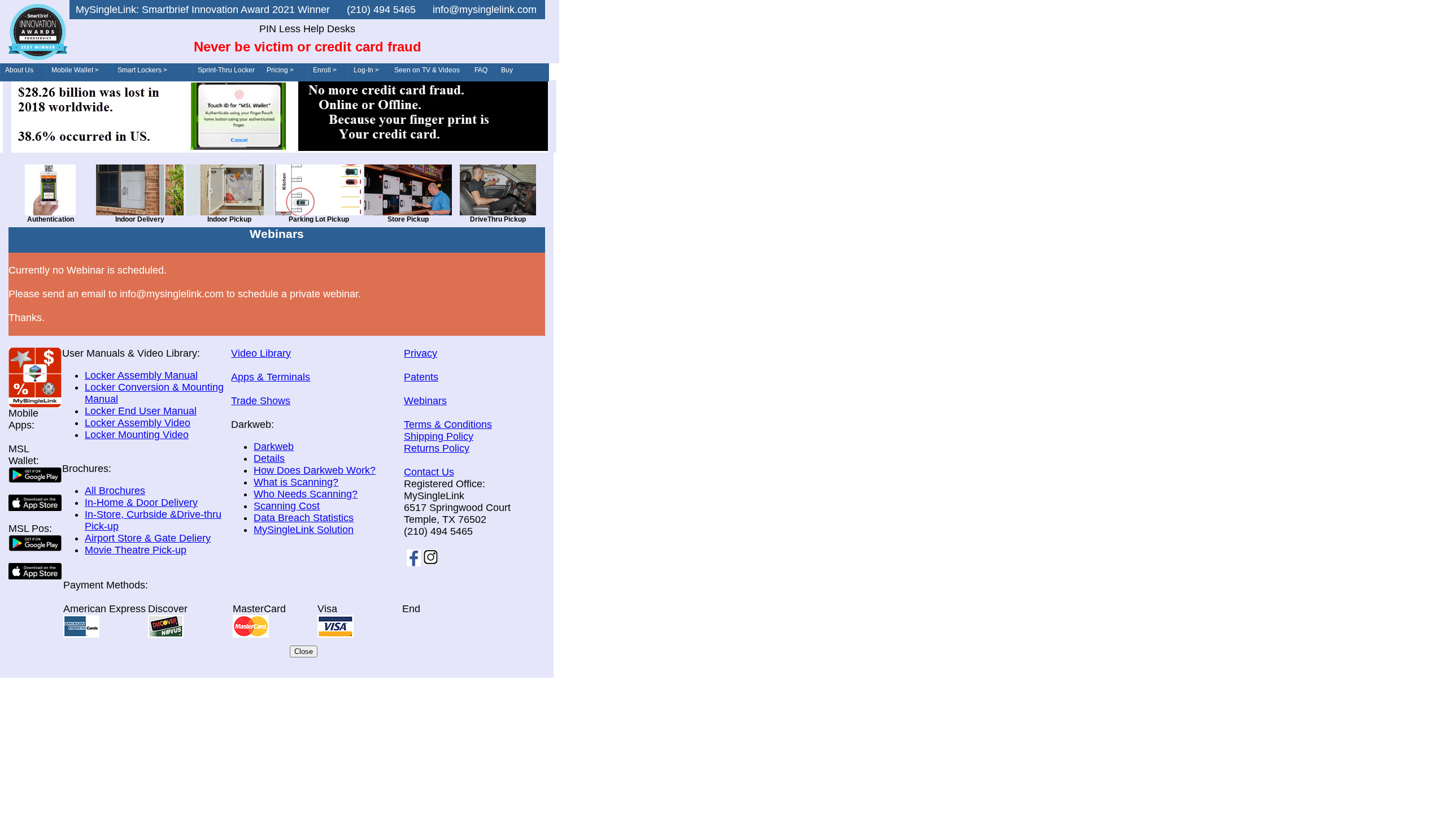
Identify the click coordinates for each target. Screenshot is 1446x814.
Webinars (425, 400)
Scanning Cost (287, 506)
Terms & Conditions (448, 424)
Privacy (420, 353)
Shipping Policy (438, 436)
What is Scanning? (296, 482)
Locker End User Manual (141, 411)
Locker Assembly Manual (141, 375)
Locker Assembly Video (137, 422)
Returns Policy (436, 448)
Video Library (261, 353)
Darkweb (274, 446)
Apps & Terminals (270, 377)
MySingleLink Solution (304, 529)
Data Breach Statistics (304, 517)
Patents (421, 377)
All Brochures (115, 490)
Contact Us (429, 472)
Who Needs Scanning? (306, 494)
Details (269, 458)
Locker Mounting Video (137, 434)
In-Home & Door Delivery (141, 502)
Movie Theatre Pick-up (135, 550)
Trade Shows (260, 400)
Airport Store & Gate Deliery (148, 538)
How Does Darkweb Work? (315, 470)
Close (303, 651)
